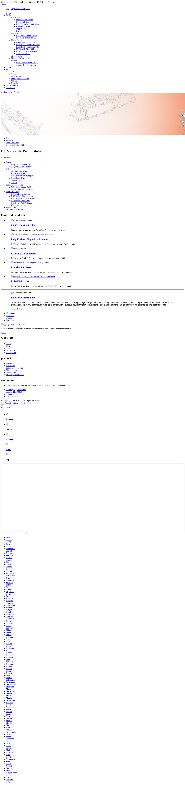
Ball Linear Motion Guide (26, 35)
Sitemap (16, 403)
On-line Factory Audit (9, 92)
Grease (19, 31)
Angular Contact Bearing (26, 65)
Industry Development (20, 78)
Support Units (21, 29)
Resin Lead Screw (23, 26)
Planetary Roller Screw (20, 58)
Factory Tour (16, 76)
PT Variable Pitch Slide (25, 49)
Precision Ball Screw (24, 20)
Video (13, 74)
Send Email (5, 407)
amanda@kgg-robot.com (16, 390)
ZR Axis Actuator (23, 54)
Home (8, 13)
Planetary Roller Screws (23, 253)
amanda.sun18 (11, 394)
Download (15, 83)
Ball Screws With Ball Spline (27, 24)
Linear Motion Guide (19, 33)
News (8, 67)
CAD (8, 450)
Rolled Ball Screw (23, 22)
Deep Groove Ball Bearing (27, 63)
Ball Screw (15, 17)
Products (9, 15)
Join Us (14, 81)
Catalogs (9, 439)
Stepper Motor (17, 56)
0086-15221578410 (14, 392)
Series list (20, 309)
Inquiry (4, 333)
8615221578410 (12, 396)
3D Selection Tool (13, 85)
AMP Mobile (26, 403)
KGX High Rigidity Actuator (27, 47)
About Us (10, 72)
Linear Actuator (17, 40)
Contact (9, 419)
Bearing (14, 60)
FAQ (8, 69)
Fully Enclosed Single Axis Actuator (29, 239)
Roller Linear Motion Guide (27, 38)
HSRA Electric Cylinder (25, 42)
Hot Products (6, 403)
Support (9, 429)
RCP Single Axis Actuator (26, 51)
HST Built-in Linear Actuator (28, 45)
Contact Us (10, 88)
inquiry (14, 309)
